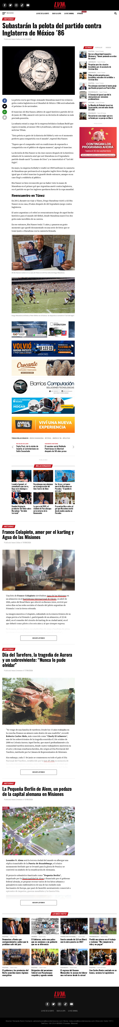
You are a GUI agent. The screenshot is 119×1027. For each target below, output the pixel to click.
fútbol (48, 438)
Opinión (80, 13)
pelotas (67, 438)
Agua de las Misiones (56, 595)
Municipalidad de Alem (33, 878)
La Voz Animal (69, 13)
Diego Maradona (37, 438)
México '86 (57, 438)
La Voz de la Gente (42, 13)
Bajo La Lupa (56, 13)
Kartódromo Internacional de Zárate (39, 599)
